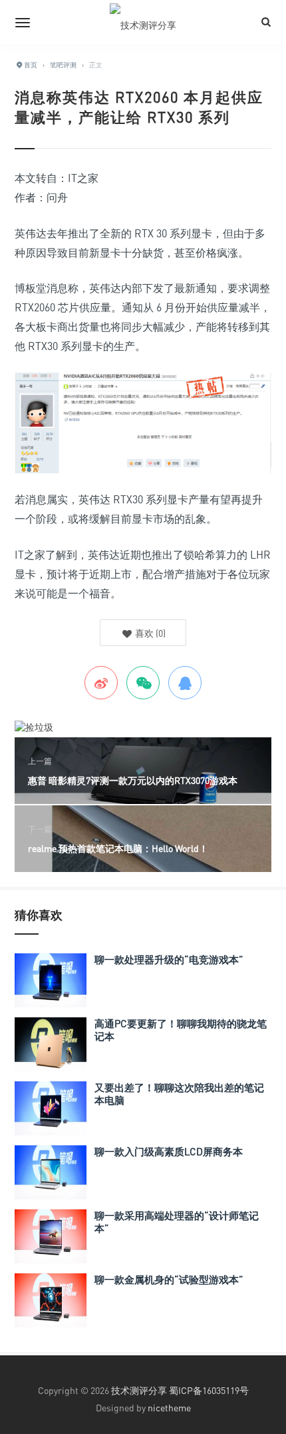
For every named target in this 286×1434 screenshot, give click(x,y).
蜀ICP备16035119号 (209, 1390)
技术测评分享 (139, 1390)
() (149, 633)
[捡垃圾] (34, 725)
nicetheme (169, 1407)
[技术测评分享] (143, 22)
